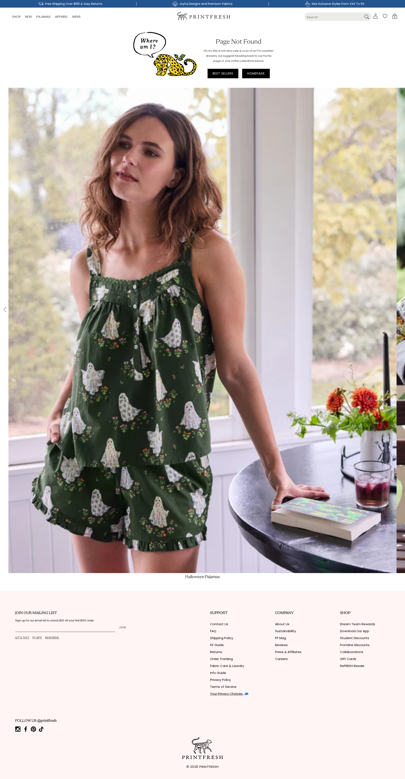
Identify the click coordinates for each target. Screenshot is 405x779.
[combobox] (337, 16)
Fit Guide (217, 645)
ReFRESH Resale (352, 666)
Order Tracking (221, 659)
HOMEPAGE (256, 73)
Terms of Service (223, 686)
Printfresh (209, 766)
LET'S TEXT (22, 638)
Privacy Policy (220, 680)
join (122, 627)
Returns (216, 652)
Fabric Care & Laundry (227, 666)
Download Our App (354, 631)
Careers (281, 659)
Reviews (281, 645)
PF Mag (280, 638)
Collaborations (351, 652)
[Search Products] (366, 16)
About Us (282, 624)
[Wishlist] (385, 16)
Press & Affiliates (288, 652)
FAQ (213, 631)
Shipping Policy (221, 638)
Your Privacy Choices (226, 693)
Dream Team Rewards (357, 624)
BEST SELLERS (223, 73)
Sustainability (285, 631)
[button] (395, 16)
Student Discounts (354, 638)
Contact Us (219, 624)
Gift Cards (348, 659)
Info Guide (218, 673)
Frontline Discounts (355, 645)
